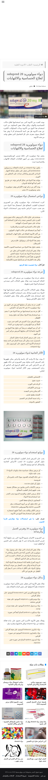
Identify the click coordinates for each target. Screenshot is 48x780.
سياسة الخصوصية (33, 776)
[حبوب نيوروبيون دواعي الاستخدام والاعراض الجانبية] (35, 674)
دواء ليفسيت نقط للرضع (28, 265)
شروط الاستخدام (21, 776)
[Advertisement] (24, 33)
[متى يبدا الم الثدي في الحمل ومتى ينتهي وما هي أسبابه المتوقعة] (12, 751)
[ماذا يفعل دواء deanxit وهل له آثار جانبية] (35, 713)
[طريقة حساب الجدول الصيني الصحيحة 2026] (35, 694)
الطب (29, 65)
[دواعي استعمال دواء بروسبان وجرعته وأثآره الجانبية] (12, 674)
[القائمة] (3, 3)
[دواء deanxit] (12, 733)
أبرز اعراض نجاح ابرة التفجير (36, 741)
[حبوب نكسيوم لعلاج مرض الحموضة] (12, 694)
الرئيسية (37, 65)
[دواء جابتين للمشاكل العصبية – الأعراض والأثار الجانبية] (12, 713)
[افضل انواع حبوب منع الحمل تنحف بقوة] (35, 751)
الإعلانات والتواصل (8, 776)
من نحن (43, 776)
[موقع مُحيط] (24, 3)
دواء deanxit (19, 741)
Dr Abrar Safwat (41, 86)
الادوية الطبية (20, 65)
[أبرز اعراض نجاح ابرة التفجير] (35, 733)
